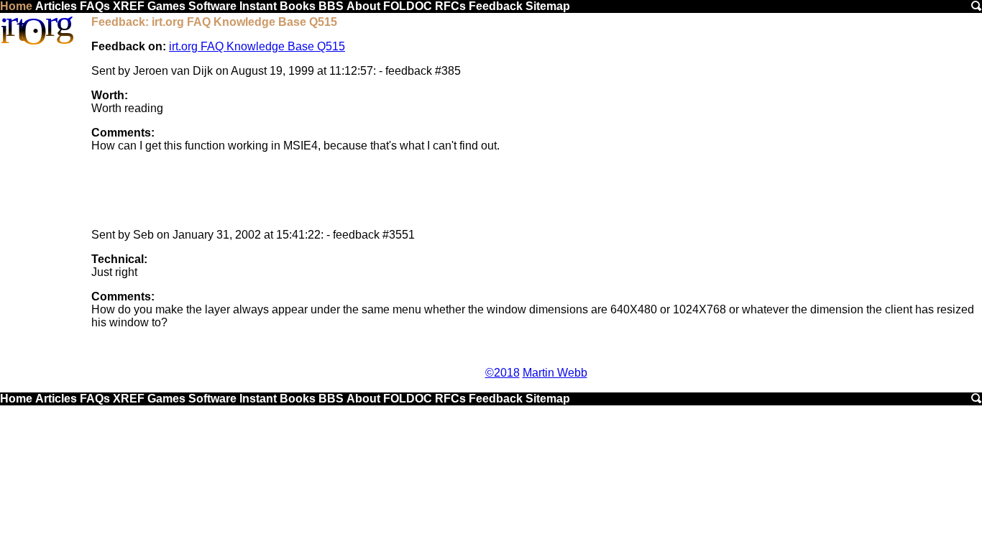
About (363, 6)
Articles (56, 6)
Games (166, 6)
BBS (331, 6)
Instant (258, 6)
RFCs (450, 6)
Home (16, 6)
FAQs (95, 6)
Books (298, 6)
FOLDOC (407, 6)
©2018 (502, 373)
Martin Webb (555, 373)
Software (212, 6)
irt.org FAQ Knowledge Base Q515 (257, 46)
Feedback (496, 6)
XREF (128, 6)
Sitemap (548, 6)
